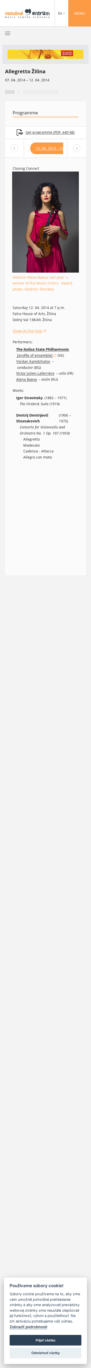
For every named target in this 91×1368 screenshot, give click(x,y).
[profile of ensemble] (36, 355)
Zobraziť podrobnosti (28, 1327)
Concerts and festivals (41, 91)
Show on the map (29, 331)
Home (10, 91)
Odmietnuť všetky (45, 1353)
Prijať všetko (45, 1340)
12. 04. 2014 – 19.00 (52, 148)
